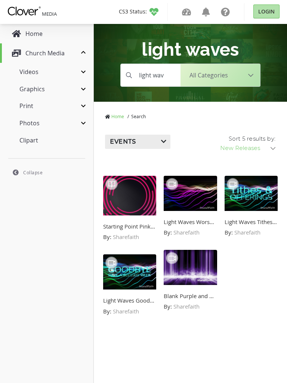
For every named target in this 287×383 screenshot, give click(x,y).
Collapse (33, 172)
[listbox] (248, 148)
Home (117, 116)
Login (266, 11)
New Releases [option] (240, 148)
